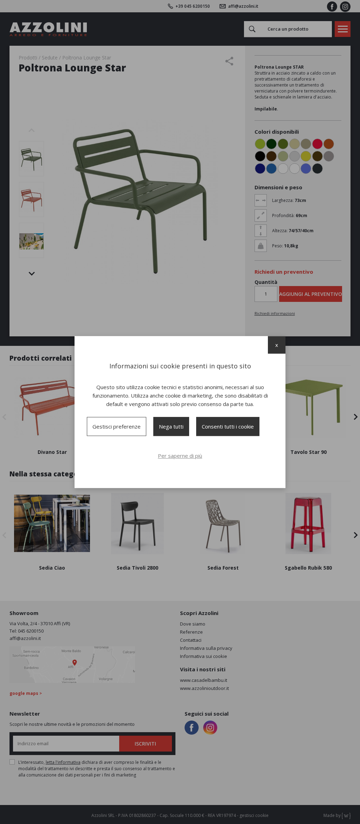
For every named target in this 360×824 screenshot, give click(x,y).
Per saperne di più (180, 455)
